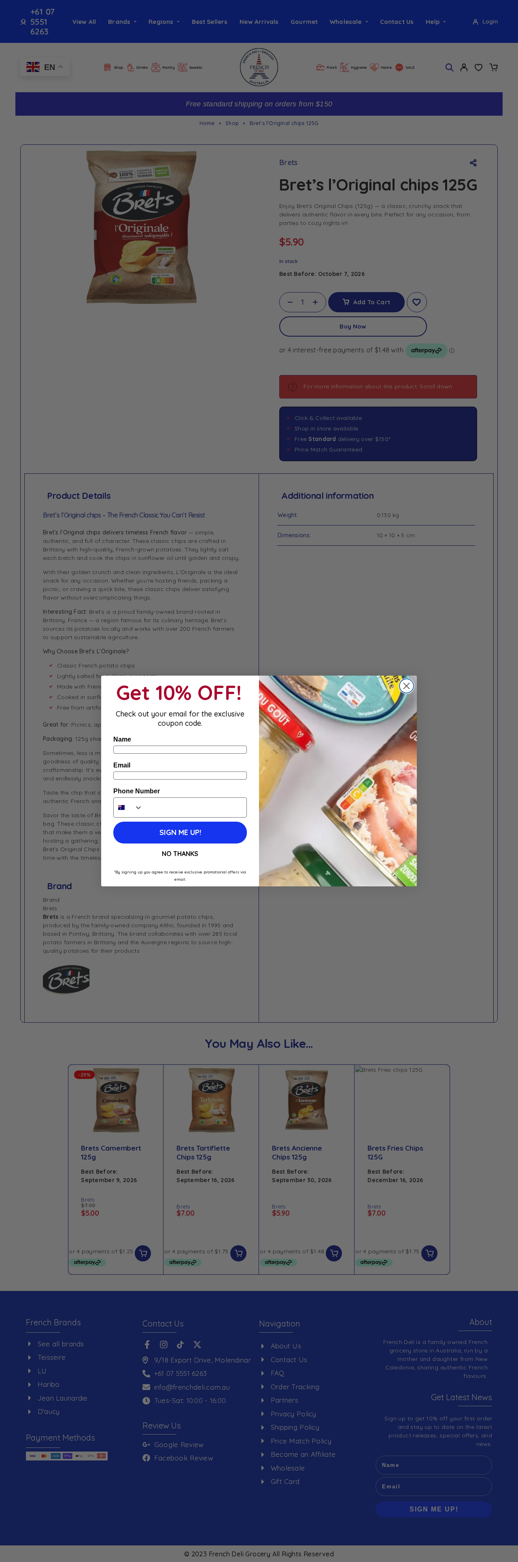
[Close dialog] (406, 686)
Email (121, 765)
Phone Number (136, 791)
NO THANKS (180, 854)
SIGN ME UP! (180, 832)
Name (122, 739)
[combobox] (128, 807)
